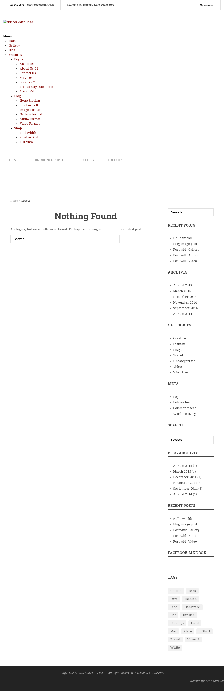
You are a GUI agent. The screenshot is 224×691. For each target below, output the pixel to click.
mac (173, 631)
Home (13, 41)
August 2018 (182, 285)
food (173, 607)
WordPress (181, 372)
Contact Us (28, 73)
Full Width (28, 132)
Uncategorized (184, 361)
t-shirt (204, 631)
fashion (191, 599)
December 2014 (184, 296)
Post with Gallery (186, 249)
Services (26, 77)
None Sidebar (30, 100)
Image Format (30, 110)
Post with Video (185, 261)
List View (26, 142)
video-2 (193, 639)
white (175, 647)
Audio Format (30, 119)
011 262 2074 (16, 4)
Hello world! (182, 238)
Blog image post (185, 244)
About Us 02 (29, 68)
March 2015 (182, 291)
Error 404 (27, 91)
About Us (27, 64)
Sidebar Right (30, 137)
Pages (18, 59)
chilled (176, 591)
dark (192, 591)
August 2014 (182, 314)
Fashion (179, 344)
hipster (188, 615)
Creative (179, 338)
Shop (18, 128)
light (195, 623)
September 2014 (185, 308)
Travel (178, 355)
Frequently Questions (36, 87)
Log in (178, 396)
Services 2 (27, 82)
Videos (178, 366)
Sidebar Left (29, 105)
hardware (192, 607)
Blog (12, 50)
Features (15, 54)
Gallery (14, 45)
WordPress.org (184, 413)
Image (177, 349)
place (188, 631)
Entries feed (182, 402)
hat (173, 615)
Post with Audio (185, 255)
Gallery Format (31, 114)
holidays (177, 623)
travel (175, 639)
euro (174, 599)
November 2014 (185, 302)
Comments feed (185, 408)
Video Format (30, 123)
